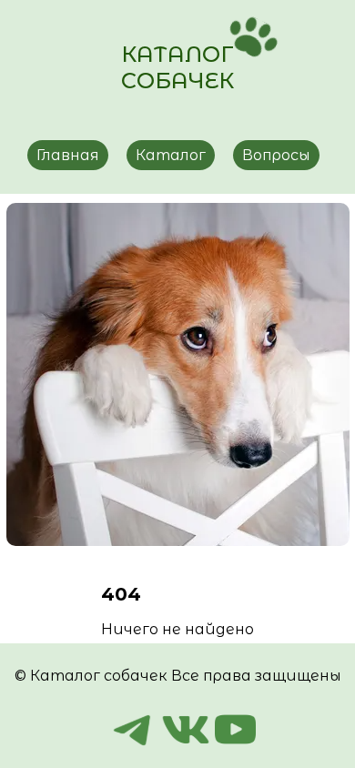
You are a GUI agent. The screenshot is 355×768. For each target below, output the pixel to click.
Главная (67, 155)
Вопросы (276, 155)
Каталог (171, 155)
